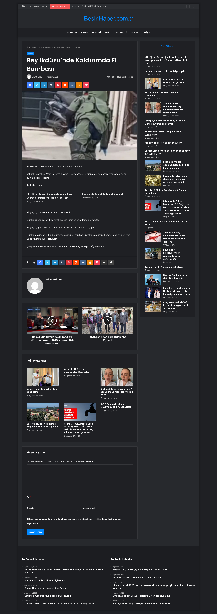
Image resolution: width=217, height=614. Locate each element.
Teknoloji (121, 32)
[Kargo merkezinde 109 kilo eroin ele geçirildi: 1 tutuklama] (153, 306)
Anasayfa (72, 32)
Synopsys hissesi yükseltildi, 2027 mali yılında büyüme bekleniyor (165, 122)
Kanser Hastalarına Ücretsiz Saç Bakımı (89, 6)
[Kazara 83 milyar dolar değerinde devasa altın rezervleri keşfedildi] (153, 180)
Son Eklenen (167, 46)
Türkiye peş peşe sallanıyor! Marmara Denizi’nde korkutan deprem (174, 237)
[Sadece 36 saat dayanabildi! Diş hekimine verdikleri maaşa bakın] (117, 377)
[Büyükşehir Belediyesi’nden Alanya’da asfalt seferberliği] (153, 253)
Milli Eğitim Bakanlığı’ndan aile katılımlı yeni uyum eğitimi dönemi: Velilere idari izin (166, 60)
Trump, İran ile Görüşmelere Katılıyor (164, 267)
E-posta (31, 508)
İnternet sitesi (88, 508)
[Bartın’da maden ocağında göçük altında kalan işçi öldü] (43, 412)
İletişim (146, 32)
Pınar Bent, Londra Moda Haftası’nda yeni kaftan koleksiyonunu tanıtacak (176, 291)
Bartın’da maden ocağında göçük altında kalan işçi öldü (42, 425)
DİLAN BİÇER (37, 77)
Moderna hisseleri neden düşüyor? (163, 142)
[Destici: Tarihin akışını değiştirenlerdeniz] (153, 279)
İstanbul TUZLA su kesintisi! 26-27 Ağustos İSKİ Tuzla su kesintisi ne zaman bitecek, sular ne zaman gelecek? (78, 428)
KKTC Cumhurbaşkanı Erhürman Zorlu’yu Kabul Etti (116, 405)
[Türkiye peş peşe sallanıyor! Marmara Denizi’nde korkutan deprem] (153, 236)
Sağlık (108, 32)
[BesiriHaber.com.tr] (108, 18)
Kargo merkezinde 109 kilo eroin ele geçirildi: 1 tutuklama (175, 305)
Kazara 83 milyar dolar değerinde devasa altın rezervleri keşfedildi (175, 179)
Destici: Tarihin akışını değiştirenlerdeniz (175, 277)
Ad (29, 497)
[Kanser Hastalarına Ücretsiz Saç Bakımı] (43, 377)
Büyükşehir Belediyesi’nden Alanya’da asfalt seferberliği (172, 254)
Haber (84, 32)
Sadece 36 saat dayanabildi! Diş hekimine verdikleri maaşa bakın (117, 392)
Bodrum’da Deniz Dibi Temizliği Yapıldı (102, 193)
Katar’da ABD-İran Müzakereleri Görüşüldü (76, 370)
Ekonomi (96, 32)
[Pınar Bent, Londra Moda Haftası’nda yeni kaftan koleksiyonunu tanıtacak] (153, 292)
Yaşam (134, 32)
